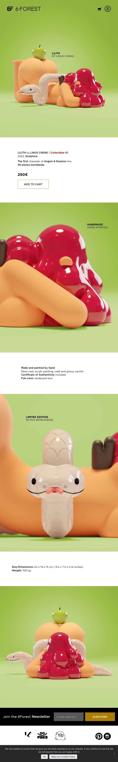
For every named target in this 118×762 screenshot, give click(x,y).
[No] (114, 753)
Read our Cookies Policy (63, 757)
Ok (44, 757)
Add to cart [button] (33, 184)
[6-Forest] (24, 8)
